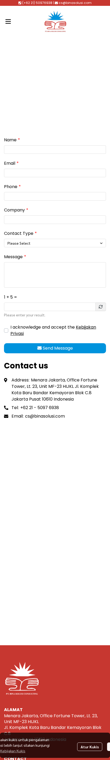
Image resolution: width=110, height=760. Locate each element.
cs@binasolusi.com (45, 416)
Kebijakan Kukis (12, 750)
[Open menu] (8, 21)
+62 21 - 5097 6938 (39, 408)
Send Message (58, 348)
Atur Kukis (90, 746)
